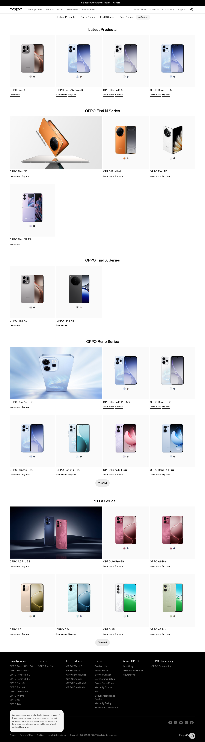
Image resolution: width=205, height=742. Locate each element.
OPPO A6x (15, 704)
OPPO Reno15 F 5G (20, 675)
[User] (192, 9)
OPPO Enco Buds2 (76, 683)
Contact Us (101, 666)
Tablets (50, 9)
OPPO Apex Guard (133, 670)
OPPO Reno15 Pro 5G (21, 666)
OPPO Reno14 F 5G (20, 679)
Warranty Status (103, 687)
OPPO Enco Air (74, 679)
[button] (192, 736)
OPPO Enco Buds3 (76, 675)
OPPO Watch (73, 670)
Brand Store (101, 670)
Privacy (13, 735)
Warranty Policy (103, 703)
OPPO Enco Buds (75, 687)
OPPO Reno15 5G (19, 670)
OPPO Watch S (74, 666)
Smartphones (35, 9)
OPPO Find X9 (17, 683)
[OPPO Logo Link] (16, 9)
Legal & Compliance (57, 735)
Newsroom (129, 675)
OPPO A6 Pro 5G (19, 691)
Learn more (15, 95)
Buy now (72, 95)
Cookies (40, 735)
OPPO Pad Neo (46, 666)
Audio (60, 9)
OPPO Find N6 (17, 687)
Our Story (128, 666)
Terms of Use (26, 735)
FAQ (97, 691)
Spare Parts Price (104, 683)
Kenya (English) (187, 735)
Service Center (103, 675)
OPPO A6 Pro (17, 696)
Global (116, 3)
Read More (24, 727)
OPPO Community (161, 666)
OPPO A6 (15, 700)
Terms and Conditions (106, 707)
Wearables (72, 9)
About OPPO (88, 9)
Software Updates (105, 679)
